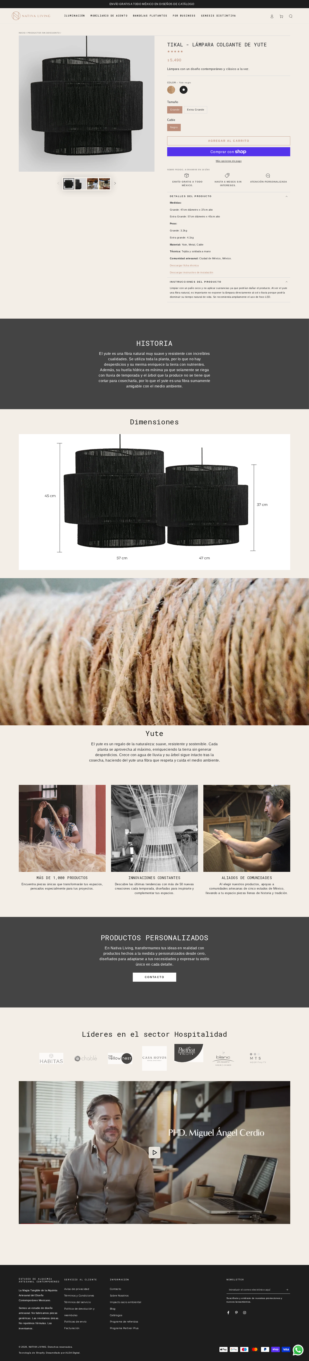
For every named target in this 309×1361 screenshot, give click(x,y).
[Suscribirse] (288, 1290)
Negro (174, 127)
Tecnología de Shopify (31, 1352)
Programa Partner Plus (124, 1328)
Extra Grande (195, 109)
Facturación (71, 1328)
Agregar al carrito (228, 140)
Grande (175, 109)
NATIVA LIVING (37, 1347)
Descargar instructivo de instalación (191, 272)
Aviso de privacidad (76, 1289)
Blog (113, 1308)
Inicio (22, 33)
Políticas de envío (75, 1321)
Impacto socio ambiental (125, 1302)
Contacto (115, 1289)
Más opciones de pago (229, 161)
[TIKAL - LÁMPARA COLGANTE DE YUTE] (171, 90)
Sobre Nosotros (119, 1295)
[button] (290, 16)
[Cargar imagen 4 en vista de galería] (104, 183)
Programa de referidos (124, 1321)
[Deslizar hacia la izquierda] (58, 184)
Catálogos (116, 1315)
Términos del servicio (77, 1302)
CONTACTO (154, 977)
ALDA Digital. (72, 1352)
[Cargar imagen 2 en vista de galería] (80, 183)
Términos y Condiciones (79, 1295)
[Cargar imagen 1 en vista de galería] (68, 183)
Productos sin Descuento (44, 33)
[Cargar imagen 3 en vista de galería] (92, 183)
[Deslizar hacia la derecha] (115, 184)
